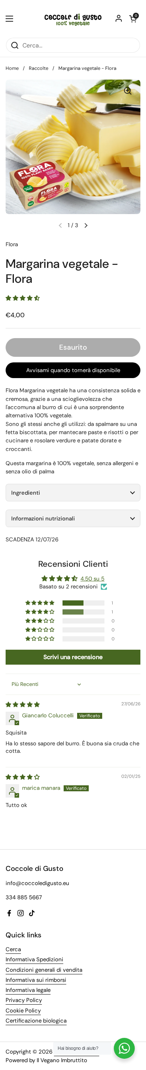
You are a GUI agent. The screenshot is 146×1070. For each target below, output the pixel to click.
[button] (85, 225)
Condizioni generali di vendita (44, 970)
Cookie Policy (23, 1010)
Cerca (13, 949)
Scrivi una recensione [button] (73, 657)
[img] (23, 704)
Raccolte (38, 68)
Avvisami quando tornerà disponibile (73, 370)
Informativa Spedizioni (34, 959)
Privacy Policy (24, 1000)
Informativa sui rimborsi (36, 980)
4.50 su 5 (92, 578)
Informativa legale (28, 990)
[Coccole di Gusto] (73, 19)
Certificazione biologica (36, 1020)
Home (12, 68)
